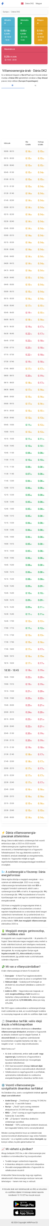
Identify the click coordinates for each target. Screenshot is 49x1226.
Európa (6, 12)
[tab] (12, 85)
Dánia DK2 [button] (29, 3)
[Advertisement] (24, 113)
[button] (45, 3)
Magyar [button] (39, 3)
